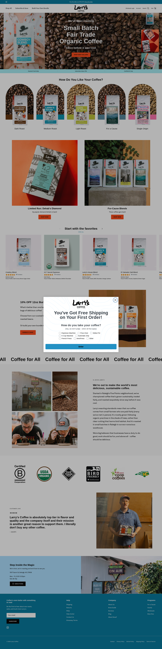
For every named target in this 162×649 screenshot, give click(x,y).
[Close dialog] (115, 300)
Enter (81, 346)
